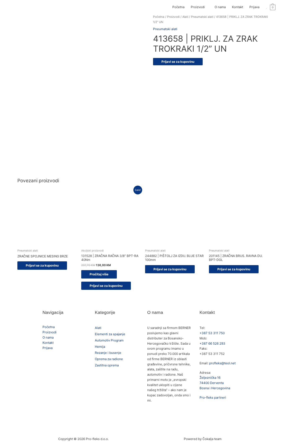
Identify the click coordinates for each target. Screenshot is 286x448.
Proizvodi (198, 7)
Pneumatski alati (202, 16)
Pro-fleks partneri (213, 397)
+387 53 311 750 (212, 333)
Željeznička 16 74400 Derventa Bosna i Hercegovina (215, 383)
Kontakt (237, 7)
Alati (185, 16)
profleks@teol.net (222, 363)
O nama (220, 7)
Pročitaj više (99, 274)
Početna (178, 7)
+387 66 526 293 (212, 343)
